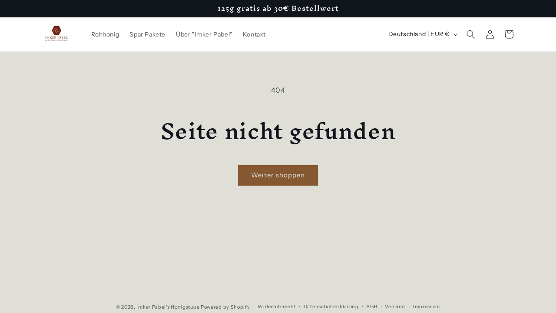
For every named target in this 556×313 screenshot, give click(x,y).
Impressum (426, 306)
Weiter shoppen (278, 175)
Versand (395, 306)
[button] (470, 34)
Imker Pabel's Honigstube (167, 307)
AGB (371, 306)
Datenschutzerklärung (331, 306)
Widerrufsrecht (277, 306)
